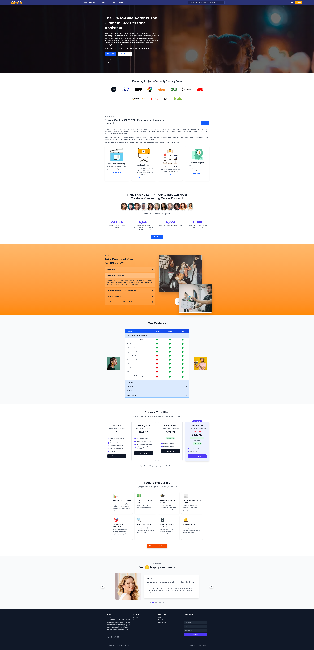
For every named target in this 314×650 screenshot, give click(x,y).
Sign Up (299, 2)
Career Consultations (163, 619)
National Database (89, 2)
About (113, 2)
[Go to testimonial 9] (163, 602)
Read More (115, 172)
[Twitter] (115, 637)
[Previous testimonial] (103, 586)
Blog (159, 617)
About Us (135, 617)
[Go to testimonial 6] (159, 602)
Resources (103, 2)
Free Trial (110, 54)
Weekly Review (162, 622)
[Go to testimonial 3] (153, 602)
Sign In (291, 2)
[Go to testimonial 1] (150, 602)
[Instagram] (112, 637)
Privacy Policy (192, 645)
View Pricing (125, 54)
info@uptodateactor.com (111, 62)
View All (205, 123)
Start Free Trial (116, 456)
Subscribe (195, 634)
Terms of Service (202, 645)
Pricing (121, 2)
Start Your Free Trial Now (157, 546)
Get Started (143, 453)
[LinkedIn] (118, 637)
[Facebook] (108, 637)
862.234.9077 (122, 62)
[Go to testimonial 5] (157, 602)
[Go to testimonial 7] (160, 602)
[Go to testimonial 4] (154, 602)
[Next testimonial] (211, 586)
